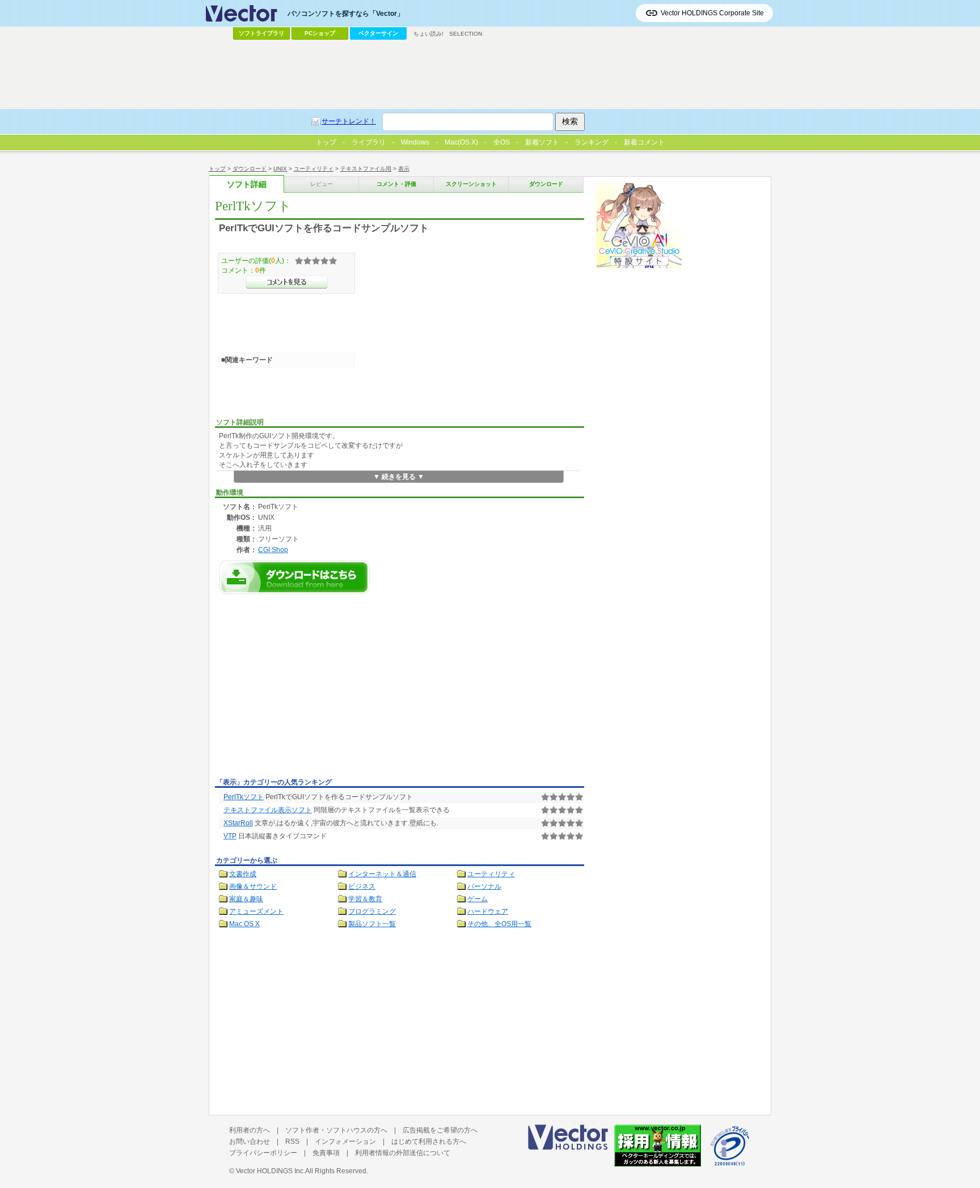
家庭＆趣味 (246, 899)
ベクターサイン (378, 33)
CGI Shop (273, 549)
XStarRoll (238, 823)
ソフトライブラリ (261, 33)
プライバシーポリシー (263, 1153)
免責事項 (326, 1153)
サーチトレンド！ (349, 121)
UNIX (280, 169)
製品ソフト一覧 (372, 924)
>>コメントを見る (287, 282)
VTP (229, 836)
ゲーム (477, 899)
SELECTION (465, 34)
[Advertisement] (310, 689)
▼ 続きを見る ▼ (398, 477)
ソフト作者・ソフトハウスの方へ (336, 1130)
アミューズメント (256, 911)
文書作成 (242, 874)
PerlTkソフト (243, 797)
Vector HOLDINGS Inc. (270, 1171)
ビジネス (361, 886)
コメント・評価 (396, 184)
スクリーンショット (471, 184)
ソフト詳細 (247, 184)
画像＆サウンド (253, 886)
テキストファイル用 (365, 169)
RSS (292, 1141)
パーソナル (484, 886)
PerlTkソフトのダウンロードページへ (294, 577)
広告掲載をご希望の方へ (440, 1130)
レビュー (321, 184)
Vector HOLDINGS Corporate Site (712, 13)
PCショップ (320, 33)
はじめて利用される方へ (428, 1141)
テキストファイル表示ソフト (267, 810)
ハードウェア (487, 911)
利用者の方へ (249, 1130)
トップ (217, 169)
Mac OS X (244, 924)
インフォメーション (345, 1141)
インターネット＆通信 (382, 874)
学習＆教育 (365, 899)
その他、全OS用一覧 (499, 924)
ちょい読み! (428, 34)
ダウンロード (250, 169)
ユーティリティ (313, 169)
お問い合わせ (249, 1141)
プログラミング (372, 911)
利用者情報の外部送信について (402, 1153)
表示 (403, 169)
